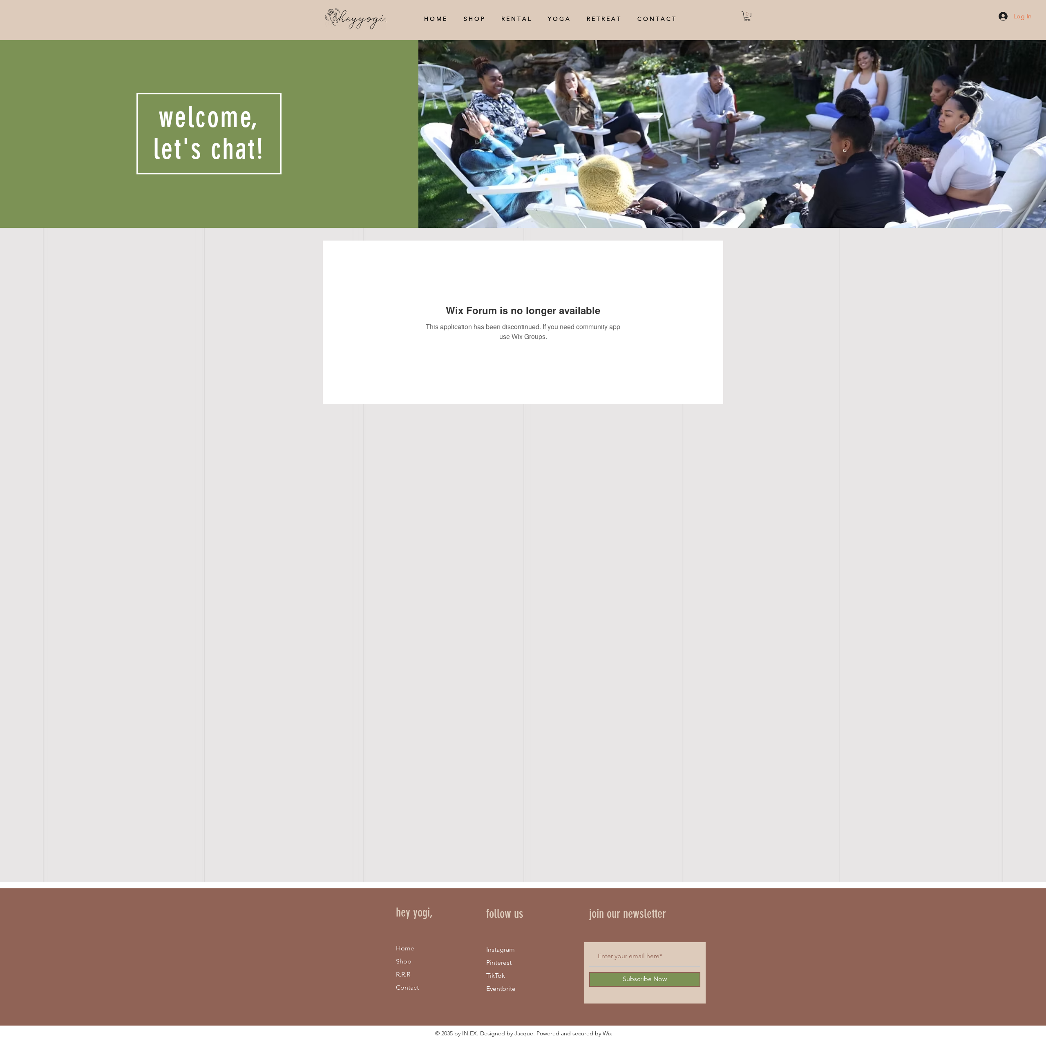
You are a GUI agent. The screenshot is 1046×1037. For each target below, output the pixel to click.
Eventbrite (501, 988)
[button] (747, 16)
